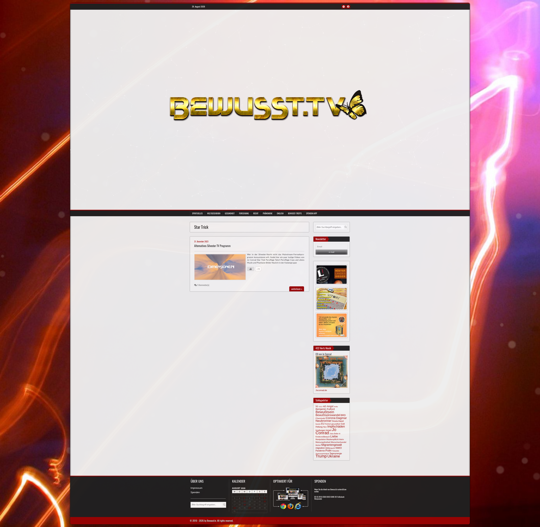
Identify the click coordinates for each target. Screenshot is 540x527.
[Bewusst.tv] (268, 105)
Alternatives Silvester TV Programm (212, 246)
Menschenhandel (338, 442)
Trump (321, 456)
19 (244, 505)
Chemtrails (320, 418)
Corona (331, 418)
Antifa (336, 406)
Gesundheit (230, 213)
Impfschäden (336, 426)
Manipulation (321, 439)
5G (317, 406)
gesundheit (335, 424)
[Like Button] (250, 269)
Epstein (318, 424)
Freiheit (328, 424)
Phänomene (267, 213)
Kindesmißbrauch (323, 437)
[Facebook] (348, 6)
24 (234, 508)
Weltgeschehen (213, 213)
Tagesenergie (336, 453)
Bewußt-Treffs (295, 213)
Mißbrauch (330, 448)
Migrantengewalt (331, 444)
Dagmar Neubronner (331, 419)
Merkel (318, 445)
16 (265, 501)
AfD (324, 406)
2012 (320, 406)
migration (320, 448)
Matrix (341, 439)
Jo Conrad (326, 431)
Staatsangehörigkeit (322, 454)
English (280, 213)
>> (296, 288)
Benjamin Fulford (325, 409)
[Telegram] (344, 6)
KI (339, 434)
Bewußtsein (325, 412)
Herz (325, 427)
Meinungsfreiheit (323, 442)
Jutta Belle (333, 434)
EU (322, 423)
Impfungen (320, 430)
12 (244, 501)
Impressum (196, 488)
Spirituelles (197, 213)
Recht (255, 213)
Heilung (319, 427)
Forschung (244, 213)
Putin (328, 450)
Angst (330, 406)
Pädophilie (335, 451)
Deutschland (338, 421)
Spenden (195, 492)
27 (249, 508)
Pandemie (320, 451)
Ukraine (333, 456)
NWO (339, 447)
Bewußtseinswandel (328, 415)
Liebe (334, 436)
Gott (343, 424)
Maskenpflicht (332, 439)
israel (328, 430)
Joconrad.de (321, 390)
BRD (343, 415)
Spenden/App (311, 213)
